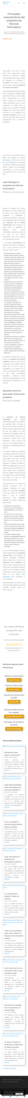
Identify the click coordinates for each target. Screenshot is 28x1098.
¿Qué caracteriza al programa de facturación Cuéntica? (13, 859)
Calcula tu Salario (14, 689)
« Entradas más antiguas (9, 1068)
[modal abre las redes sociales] (24, 1096)
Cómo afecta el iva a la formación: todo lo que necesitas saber (13, 970)
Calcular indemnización (14, 716)
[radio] (7, 644)
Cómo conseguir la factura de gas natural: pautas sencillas (13, 824)
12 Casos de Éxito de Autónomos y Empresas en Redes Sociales (13, 1044)
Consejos (14, 757)
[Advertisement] (14, 55)
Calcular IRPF (14, 702)
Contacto (15, 1081)
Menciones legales (8, 1079)
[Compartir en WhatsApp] (17, 1096)
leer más (6, 770)
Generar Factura (14, 680)
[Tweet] (10, 1096)
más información (10, 1094)
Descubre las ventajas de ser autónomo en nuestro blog (13, 1007)
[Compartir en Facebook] (3, 1096)
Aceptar (19, 1094)
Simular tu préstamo (14, 729)
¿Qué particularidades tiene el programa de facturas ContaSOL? (13, 787)
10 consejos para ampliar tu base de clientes (11, 896)
